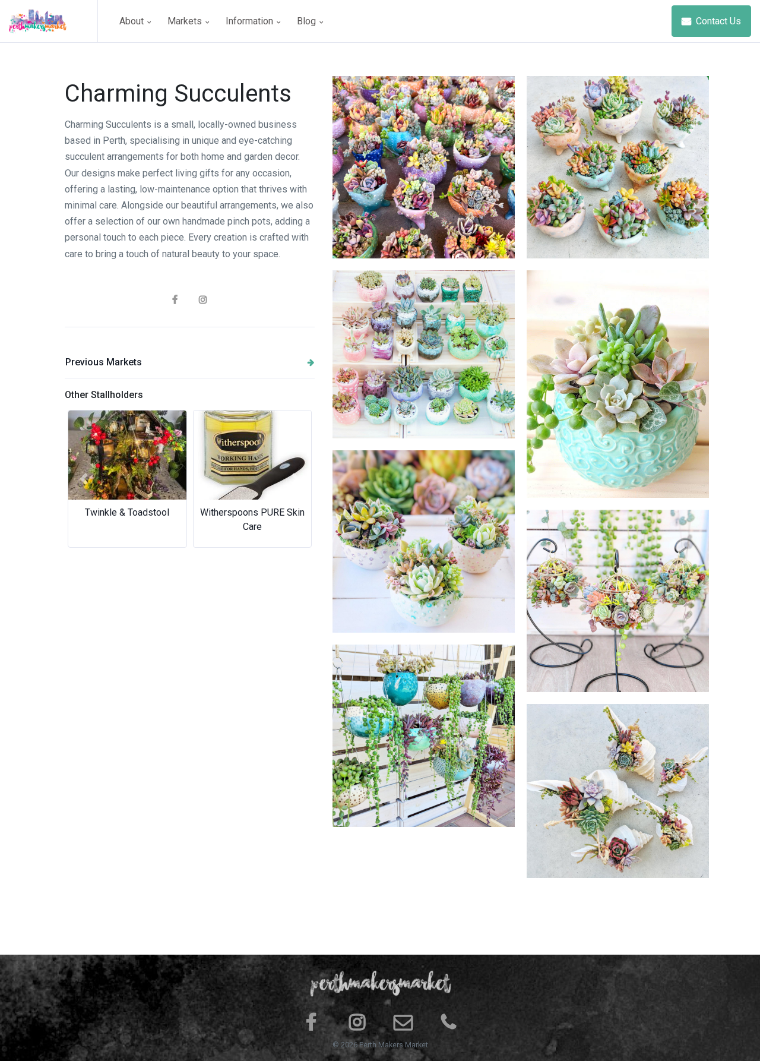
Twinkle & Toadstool (127, 512)
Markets (185, 21)
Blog (307, 21)
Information (251, 21)
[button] (83, 479)
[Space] (53, 21)
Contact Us (717, 21)
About (132, 21)
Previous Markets (103, 362)
